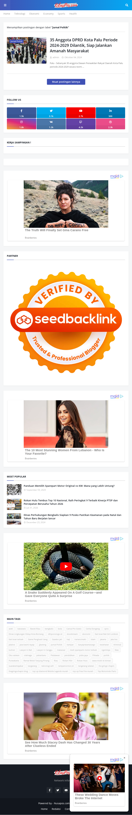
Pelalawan (55, 655)
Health (73, 13)
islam (93, 639)
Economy (48, 13)
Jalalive (12, 644)
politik (106, 655)
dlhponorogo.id (55, 634)
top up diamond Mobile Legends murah (50, 671)
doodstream (72, 634)
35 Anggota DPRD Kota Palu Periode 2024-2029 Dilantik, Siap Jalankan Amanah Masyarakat (84, 45)
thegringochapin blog (18, 671)
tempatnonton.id (66, 666)
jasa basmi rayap (27, 644)
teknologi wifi (47, 666)
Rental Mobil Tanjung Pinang (36, 660)
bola (60, 628)
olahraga (28, 655)
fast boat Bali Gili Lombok (106, 634)
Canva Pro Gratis (74, 628)
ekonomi (86, 634)
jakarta (103, 639)
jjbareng (42, 644)
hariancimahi (80, 639)
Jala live (114, 639)
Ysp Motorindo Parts (107, 671)
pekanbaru (41, 655)
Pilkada (95, 655)
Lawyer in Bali (26, 650)
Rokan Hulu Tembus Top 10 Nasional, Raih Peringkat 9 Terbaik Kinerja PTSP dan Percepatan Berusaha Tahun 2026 (71, 502)
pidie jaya (83, 655)
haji (68, 639)
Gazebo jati (57, 639)
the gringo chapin (106, 666)
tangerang (32, 666)
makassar (61, 650)
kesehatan (104, 644)
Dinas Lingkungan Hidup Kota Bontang (26, 634)
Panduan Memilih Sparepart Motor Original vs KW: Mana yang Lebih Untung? (69, 485)
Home (6, 13)
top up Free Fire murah (83, 671)
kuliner (12, 650)
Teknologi (19, 13)
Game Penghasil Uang (37, 639)
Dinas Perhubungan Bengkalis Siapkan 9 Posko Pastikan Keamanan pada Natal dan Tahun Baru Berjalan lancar (72, 516)
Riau (56, 660)
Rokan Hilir (67, 660)
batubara (22, 628)
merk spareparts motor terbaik (83, 650)
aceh (11, 628)
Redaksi (56, 809)
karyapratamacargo (86, 644)
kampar (70, 644)
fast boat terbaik (16, 639)
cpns (106, 628)
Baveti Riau (35, 628)
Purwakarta (14, 660)
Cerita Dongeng (93, 628)
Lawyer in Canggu (44, 650)
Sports (61, 13)
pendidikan (69, 655)
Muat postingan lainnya (66, 81)
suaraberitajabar (16, 666)
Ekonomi (34, 13)
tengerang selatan (86, 666)
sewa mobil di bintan (101, 660)
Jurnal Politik (56, 644)
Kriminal (117, 644)
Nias (117, 650)
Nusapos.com (62, 803)
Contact (69, 809)
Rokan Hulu (82, 660)
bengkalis (49, 628)
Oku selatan (14, 655)
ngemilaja (106, 650)
